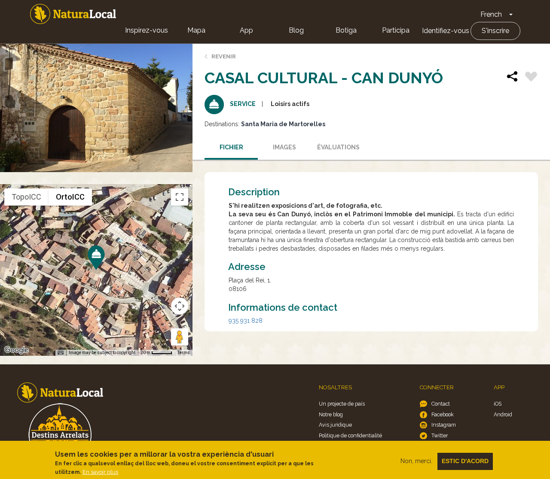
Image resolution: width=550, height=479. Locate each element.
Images (284, 147)
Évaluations (338, 147)
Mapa (196, 30)
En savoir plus (100, 472)
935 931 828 (246, 320)
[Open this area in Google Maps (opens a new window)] (16, 350)
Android (503, 414)
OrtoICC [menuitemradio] (70, 196)
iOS (497, 403)
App (246, 30)
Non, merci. (416, 461)
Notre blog (331, 414)
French (491, 14)
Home (73, 14)
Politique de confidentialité (350, 435)
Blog (296, 30)
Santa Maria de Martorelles (283, 124)
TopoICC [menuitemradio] (26, 196)
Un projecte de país (342, 403)
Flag (531, 78)
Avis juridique (335, 424)
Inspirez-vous (146, 30)
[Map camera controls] (179, 306)
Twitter (439, 435)
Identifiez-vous (445, 31)
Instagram (443, 424)
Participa (395, 30)
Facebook (442, 414)
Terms (183, 352)
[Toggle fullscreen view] (179, 197)
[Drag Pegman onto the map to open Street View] (179, 337)
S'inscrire (495, 31)
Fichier (231, 147)
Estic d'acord (465, 461)
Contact (440, 403)
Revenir (223, 56)
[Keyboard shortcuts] (61, 353)
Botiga (346, 30)
